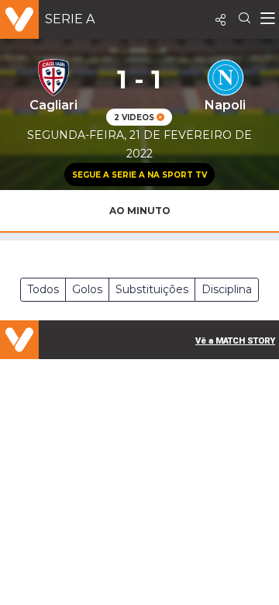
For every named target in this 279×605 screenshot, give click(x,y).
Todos (43, 289)
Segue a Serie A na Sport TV (139, 175)
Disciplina (227, 289)
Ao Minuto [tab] (139, 210)
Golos (87, 289)
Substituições (151, 289)
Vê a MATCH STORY (235, 341)
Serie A (70, 19)
